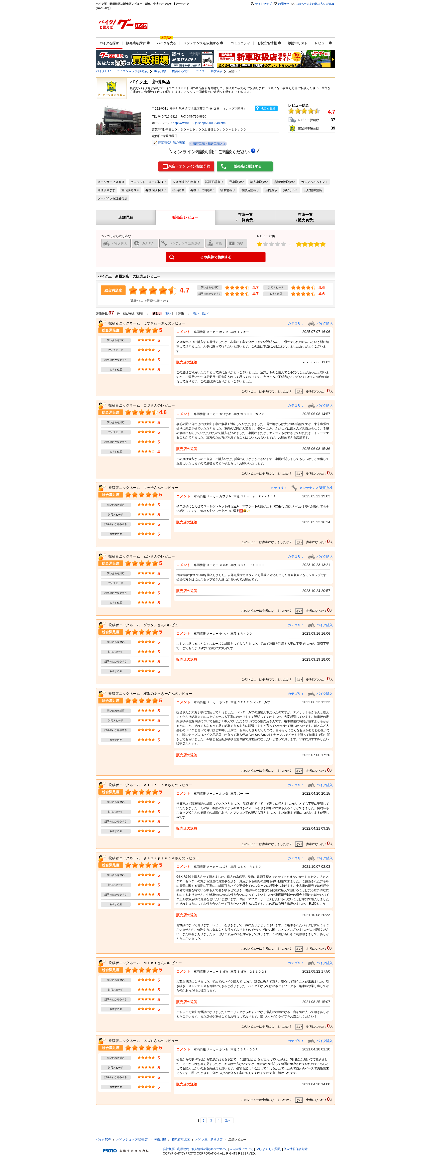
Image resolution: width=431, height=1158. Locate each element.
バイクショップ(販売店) (132, 71)
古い (168, 313)
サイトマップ (263, 3)
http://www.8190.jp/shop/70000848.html (199, 123)
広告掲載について (241, 1149)
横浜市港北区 (181, 71)
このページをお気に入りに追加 (315, 3)
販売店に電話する (248, 166)
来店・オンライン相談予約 (189, 166)
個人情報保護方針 (296, 1149)
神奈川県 (160, 71)
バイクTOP (103, 71)
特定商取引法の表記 (171, 142)
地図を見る (268, 108)
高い (196, 313)
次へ (228, 1120)
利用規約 (183, 1149)
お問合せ (283, 3)
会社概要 (169, 1149)
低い (205, 313)
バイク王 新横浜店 (209, 71)
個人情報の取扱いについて (209, 1149)
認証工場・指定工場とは (209, 143)
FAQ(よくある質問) (268, 1149)
